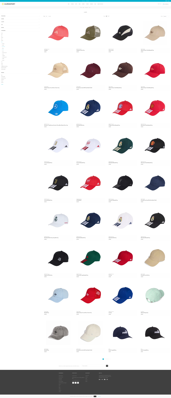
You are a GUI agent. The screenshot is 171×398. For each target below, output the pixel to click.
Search (161, 4)
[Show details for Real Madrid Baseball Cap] (122, 145)
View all (2, 84)
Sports (2, 63)
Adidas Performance (3, 78)
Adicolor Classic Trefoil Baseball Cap (147, 50)
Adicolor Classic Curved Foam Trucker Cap (51, 87)
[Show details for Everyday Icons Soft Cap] (155, 258)
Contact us (60, 390)
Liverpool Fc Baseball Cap (113, 200)
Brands (59, 387)
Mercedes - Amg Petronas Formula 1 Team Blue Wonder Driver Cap (56, 125)
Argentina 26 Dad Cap (48, 275)
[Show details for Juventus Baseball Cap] (58, 145)
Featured (3, 60)
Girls (1, 61)
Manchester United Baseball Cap (146, 125)
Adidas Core (2, 79)
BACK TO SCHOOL (3, 67)
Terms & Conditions (61, 381)
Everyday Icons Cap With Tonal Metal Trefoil (84, 87)
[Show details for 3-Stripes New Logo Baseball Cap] (90, 258)
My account (83, 0)
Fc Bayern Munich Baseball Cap (114, 125)
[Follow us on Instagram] (73, 383)
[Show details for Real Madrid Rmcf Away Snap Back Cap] (58, 220)
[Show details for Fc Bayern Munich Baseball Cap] (122, 108)
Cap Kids (46, 50)
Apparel (3, 45)
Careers (60, 388)
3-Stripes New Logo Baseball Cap (82, 275)
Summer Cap (111, 50)
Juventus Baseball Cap (48, 162)
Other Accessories (4, 52)
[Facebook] (75, 383)
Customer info (87, 375)
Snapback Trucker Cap (81, 50)
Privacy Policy (60, 378)
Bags (3, 48)
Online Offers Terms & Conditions (63, 382)
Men (1, 34)
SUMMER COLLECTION (4, 66)
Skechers (2, 82)
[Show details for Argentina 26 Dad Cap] (58, 258)
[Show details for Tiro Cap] (122, 258)
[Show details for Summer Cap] (122, 33)
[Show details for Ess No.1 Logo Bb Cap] (122, 333)
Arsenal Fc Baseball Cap (81, 162)
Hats (3, 51)
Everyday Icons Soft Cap (145, 275)
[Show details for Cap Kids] (58, 33)
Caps (3, 49)
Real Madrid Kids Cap (80, 125)
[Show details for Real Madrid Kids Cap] (90, 108)
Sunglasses (3, 55)
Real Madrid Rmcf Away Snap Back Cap (51, 237)
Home (81, 7)
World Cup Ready (3, 69)
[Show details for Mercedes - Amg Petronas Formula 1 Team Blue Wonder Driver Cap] (58, 108)
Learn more (99, 396)
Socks (3, 54)
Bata (1, 75)
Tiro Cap (110, 275)
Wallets (3, 58)
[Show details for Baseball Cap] (58, 295)
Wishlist (86, 381)
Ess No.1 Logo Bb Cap (112, 350)
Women (2, 37)
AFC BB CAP (79, 200)
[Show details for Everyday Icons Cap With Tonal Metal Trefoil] (90, 70)
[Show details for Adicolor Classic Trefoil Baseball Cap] (155, 33)
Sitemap (60, 391)
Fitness (2, 64)
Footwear (3, 43)
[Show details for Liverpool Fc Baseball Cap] (122, 183)
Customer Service (61, 375)
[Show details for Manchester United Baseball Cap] (155, 108)
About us (60, 384)
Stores (59, 385)
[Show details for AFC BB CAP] (90, 183)
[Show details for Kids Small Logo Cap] (155, 295)
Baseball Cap (46, 312)
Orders (86, 378)
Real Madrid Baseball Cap (113, 162)
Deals (2, 33)
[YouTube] (78, 383)
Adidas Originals (3, 76)
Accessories (3, 46)
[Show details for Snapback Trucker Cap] (90, 33)
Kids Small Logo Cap (144, 312)
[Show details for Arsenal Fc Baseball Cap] (90, 145)
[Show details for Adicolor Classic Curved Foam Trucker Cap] (58, 70)
